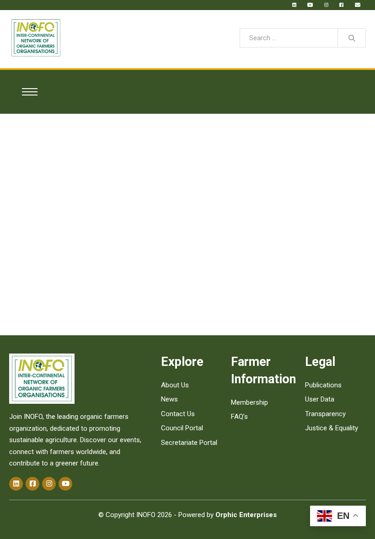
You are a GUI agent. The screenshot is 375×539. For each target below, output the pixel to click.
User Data (319, 399)
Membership (249, 402)
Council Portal (182, 428)
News (169, 399)
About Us (175, 385)
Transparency (325, 414)
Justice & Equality (331, 428)
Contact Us (178, 414)
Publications (323, 385)
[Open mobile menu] (28, 91)
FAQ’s (239, 416)
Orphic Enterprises (246, 515)
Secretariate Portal (189, 443)
